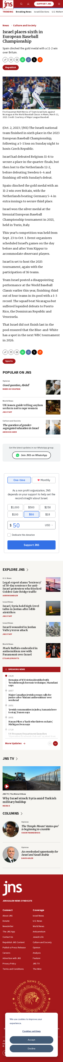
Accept (31, 1039)
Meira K (6, 806)
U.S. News (7, 578)
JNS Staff (7, 412)
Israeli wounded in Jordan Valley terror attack (19, 628)
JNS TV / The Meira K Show (14, 794)
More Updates (13, 743)
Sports (9, 361)
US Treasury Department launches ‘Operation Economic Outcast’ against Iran (32, 735)
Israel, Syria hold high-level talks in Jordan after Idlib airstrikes (21, 609)
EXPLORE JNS (14, 569)
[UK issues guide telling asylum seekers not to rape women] (53, 407)
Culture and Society (24, 25)
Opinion (6, 381)
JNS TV (9, 758)
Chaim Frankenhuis (30, 832)
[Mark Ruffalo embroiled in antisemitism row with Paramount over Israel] (53, 650)
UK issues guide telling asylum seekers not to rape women (23, 406)
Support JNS (44, 4)
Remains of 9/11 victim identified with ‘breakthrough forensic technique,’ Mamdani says (33, 682)
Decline (31, 1048)
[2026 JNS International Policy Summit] (31, 998)
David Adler (27, 858)
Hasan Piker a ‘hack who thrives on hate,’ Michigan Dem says (30, 723)
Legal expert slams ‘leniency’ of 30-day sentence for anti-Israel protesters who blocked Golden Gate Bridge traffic (22, 587)
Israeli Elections (41, 12)
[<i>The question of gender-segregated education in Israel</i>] (53, 427)
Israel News (8, 602)
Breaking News (16, 669)
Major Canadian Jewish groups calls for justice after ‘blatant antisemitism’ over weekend (30, 697)
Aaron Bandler (10, 595)
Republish (10, 67)
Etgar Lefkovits (11, 658)
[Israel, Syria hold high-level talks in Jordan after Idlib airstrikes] (53, 608)
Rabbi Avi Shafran (11, 389)
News (6, 25)
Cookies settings (31, 1031)
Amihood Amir (10, 432)
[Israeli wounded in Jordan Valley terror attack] (53, 629)
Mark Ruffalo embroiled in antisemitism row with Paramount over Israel (20, 651)
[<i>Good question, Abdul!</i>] (53, 387)
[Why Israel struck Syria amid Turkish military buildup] (31, 778)
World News (8, 401)
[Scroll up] (49, 743)
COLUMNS (11, 813)
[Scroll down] (55, 743)
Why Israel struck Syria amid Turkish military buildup (29, 800)
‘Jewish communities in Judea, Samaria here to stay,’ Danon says (32, 711)
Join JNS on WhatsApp (34, 455)
